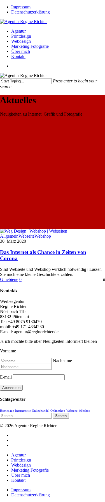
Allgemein (9, 236)
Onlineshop (57, 410)
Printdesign (21, 460)
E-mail (6, 377)
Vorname (8, 350)
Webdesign (21, 465)
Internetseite (23, 410)
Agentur (18, 455)
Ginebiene (9, 279)
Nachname (62, 360)
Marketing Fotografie (30, 470)
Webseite (26, 236)
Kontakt (18, 480)
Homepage (7, 410)
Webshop (42, 236)
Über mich (20, 475)
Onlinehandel (40, 410)
